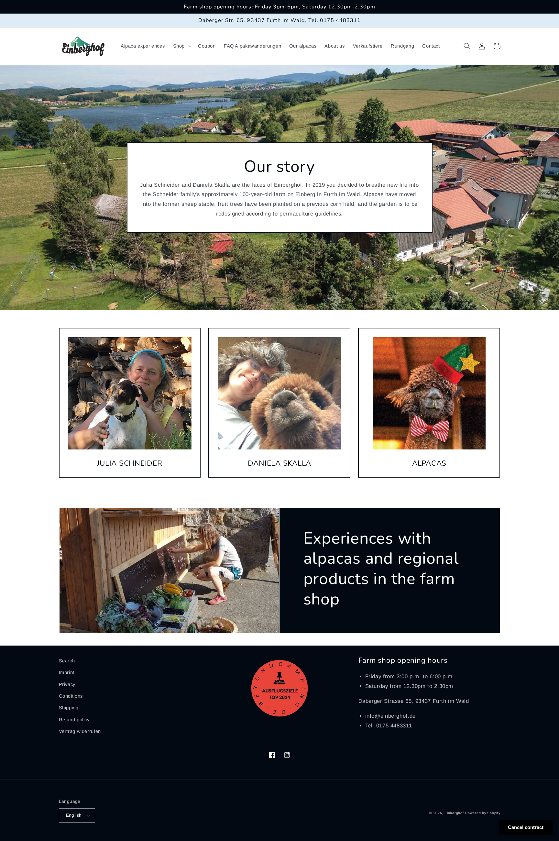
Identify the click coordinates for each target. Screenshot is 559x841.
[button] (181, 46)
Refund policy (74, 719)
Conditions (71, 696)
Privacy (67, 684)
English (74, 815)
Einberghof (454, 813)
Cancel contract (525, 827)
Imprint (66, 672)
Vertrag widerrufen (80, 731)
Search (67, 660)
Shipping (69, 707)
